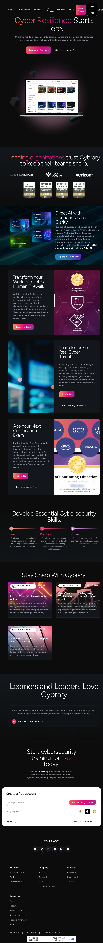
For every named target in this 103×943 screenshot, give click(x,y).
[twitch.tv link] (61, 849)
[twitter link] (42, 849)
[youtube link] (67, 849)
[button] (12, 9)
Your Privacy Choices (59, 939)
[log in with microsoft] (94, 811)
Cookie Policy (33, 932)
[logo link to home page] (51, 843)
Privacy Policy (16, 932)
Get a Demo (81, 10)
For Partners (50, 9)
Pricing (71, 10)
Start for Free (92, 9)
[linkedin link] (35, 849)
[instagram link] (48, 849)
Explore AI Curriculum (68, 256)
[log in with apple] (87, 811)
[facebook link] (55, 849)
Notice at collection (33, 939)
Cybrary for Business (38, 50)
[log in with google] (80, 811)
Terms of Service (52, 932)
